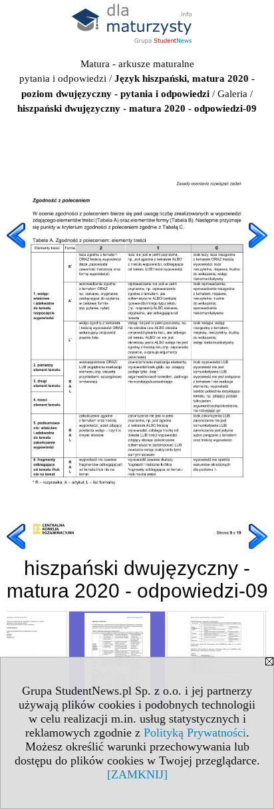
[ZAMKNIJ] (137, 774)
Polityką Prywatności (195, 732)
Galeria (232, 93)
